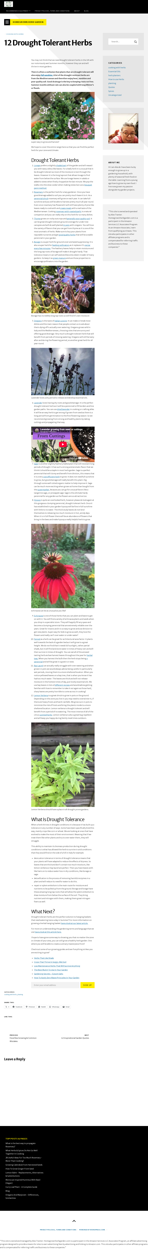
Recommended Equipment (17, 11)
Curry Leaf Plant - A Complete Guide (21, 1187)
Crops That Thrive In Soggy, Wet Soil (50, 962)
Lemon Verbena (41, 695)
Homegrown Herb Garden (28, 22)
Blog (86, 11)
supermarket (43, 490)
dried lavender (63, 409)
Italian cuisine (60, 321)
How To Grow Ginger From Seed (20, 1169)
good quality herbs (67, 235)
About (77, 11)
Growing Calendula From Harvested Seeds (24, 1165)
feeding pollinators (60, 245)
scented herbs (46, 715)
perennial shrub (41, 198)
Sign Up (87, 985)
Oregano (38, 321)
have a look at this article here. (48, 932)
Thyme (37, 218)
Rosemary (38, 192)
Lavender (38, 403)
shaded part (61, 165)
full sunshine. (47, 75)
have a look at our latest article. (74, 923)
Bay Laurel (38, 666)
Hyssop (37, 500)
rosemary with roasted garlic (68, 211)
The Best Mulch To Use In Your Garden (51, 970)
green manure (59, 258)
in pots (66, 225)
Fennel (37, 639)
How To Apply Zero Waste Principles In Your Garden (56, 978)
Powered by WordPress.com (92, 1230)
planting (112, 83)
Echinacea (38, 616)
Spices (111, 91)
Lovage (37, 165)
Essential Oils (114, 71)
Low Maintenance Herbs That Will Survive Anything (57, 966)
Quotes (111, 87)
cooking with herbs (15, 34)
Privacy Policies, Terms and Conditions (52, 11)
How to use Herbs (116, 79)
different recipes (62, 685)
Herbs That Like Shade (44, 958)
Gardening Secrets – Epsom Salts (48, 974)
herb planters (114, 75)
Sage (36, 464)
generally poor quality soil (78, 218)
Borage (37, 242)
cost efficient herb (51, 477)
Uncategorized (114, 95)
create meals (65, 208)
